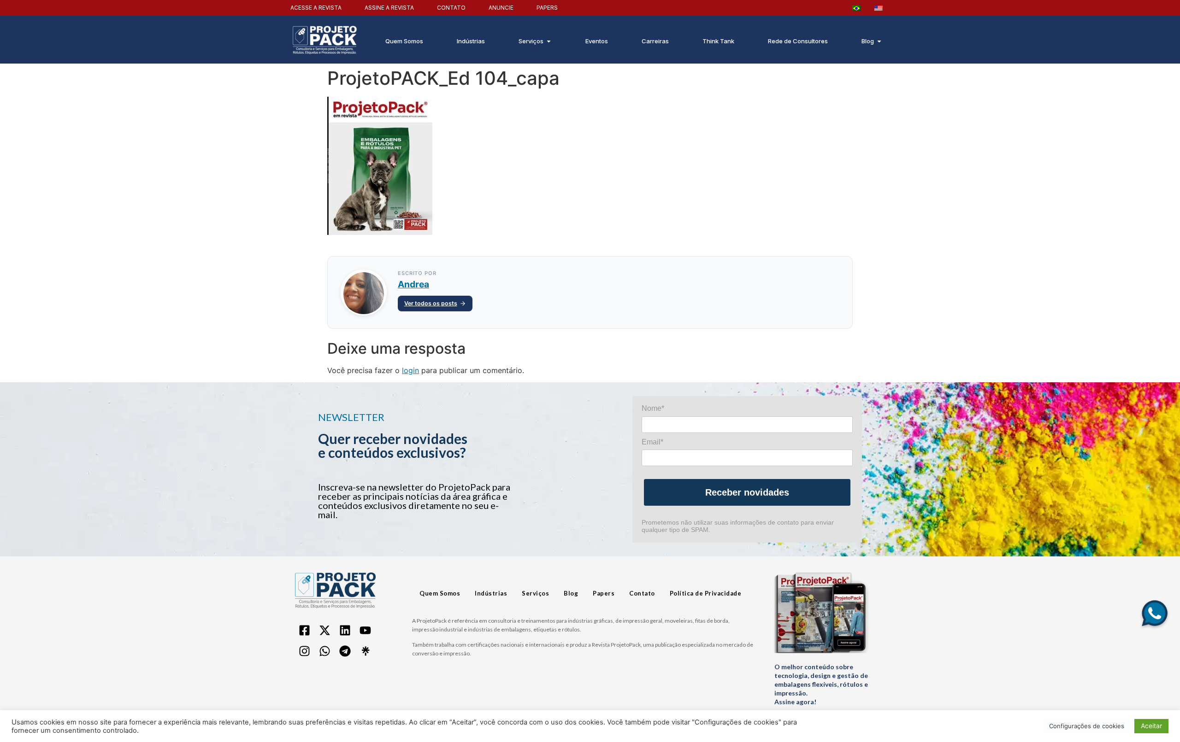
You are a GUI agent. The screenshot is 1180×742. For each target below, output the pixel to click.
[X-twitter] (324, 630)
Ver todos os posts (430, 303)
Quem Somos (439, 593)
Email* (652, 442)
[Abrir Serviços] (549, 41)
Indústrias (491, 593)
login (410, 370)
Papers (603, 593)
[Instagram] (304, 651)
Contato (642, 593)
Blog (571, 593)
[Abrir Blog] (879, 41)
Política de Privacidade (706, 593)
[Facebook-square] (304, 630)
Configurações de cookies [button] (1086, 726)
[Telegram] (345, 651)
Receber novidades (747, 492)
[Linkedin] (345, 630)
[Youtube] (365, 630)
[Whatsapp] (324, 651)
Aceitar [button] (1151, 726)
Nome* (653, 408)
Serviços (535, 593)
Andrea (413, 284)
